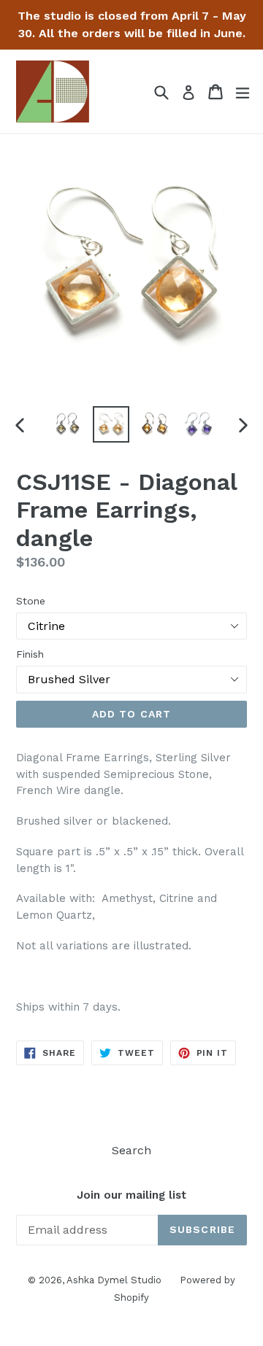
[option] (67, 424)
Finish (30, 654)
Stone (30, 601)
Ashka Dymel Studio (113, 1280)
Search (131, 1150)
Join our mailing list (131, 1195)
